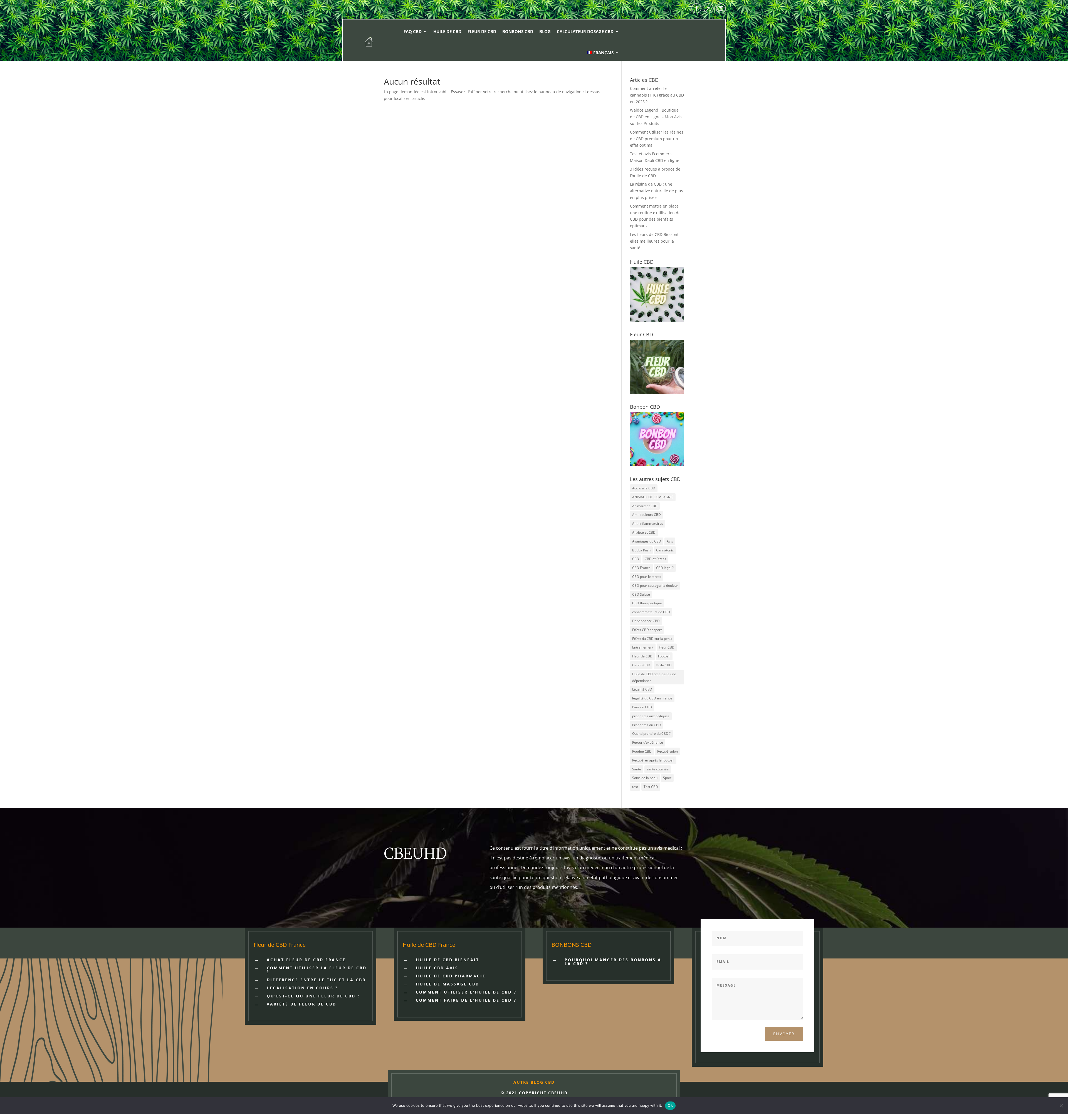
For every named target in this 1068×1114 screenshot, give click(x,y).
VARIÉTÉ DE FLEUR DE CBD (301, 1004)
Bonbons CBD (517, 31)
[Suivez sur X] (709, 8)
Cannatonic (665, 550)
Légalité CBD (642, 689)
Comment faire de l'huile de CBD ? (466, 1000)
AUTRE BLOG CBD (534, 1082)
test (635, 786)
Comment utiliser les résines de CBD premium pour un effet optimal (656, 138)
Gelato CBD (641, 665)
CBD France (641, 567)
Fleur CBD (666, 647)
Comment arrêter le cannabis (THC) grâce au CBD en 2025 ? (657, 95)
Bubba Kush (641, 550)
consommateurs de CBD (651, 612)
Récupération (667, 751)
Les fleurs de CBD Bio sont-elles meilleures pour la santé (655, 241)
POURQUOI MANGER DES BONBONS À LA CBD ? (613, 961)
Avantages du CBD (646, 541)
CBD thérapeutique (647, 603)
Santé (636, 769)
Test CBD (651, 786)
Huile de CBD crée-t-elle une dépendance (654, 677)
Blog (545, 31)
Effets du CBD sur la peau (652, 638)
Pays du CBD (642, 707)
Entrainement (642, 647)
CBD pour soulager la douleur (655, 585)
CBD (635, 558)
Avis (670, 541)
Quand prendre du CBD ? (651, 733)
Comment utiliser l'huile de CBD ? (466, 992)
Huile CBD (664, 665)
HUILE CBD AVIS (437, 967)
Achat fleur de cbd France (306, 959)
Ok (670, 1105)
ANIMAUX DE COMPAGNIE (652, 497)
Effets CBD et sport (647, 629)
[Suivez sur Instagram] (721, 8)
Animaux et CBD (644, 506)
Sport (667, 777)
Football (664, 656)
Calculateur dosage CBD (585, 31)
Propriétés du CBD (646, 725)
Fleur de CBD (482, 31)
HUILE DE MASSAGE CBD (447, 984)
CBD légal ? (665, 567)
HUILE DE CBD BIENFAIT (447, 959)
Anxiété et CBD (644, 532)
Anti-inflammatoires (647, 523)
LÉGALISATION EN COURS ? (302, 987)
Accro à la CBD (643, 488)
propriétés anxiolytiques (650, 716)
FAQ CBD (413, 31)
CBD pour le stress (646, 576)
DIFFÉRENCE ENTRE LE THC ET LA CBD (316, 979)
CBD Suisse (641, 594)
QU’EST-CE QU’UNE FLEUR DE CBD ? (313, 996)
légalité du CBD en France (652, 698)
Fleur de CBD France (280, 944)
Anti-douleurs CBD (646, 514)
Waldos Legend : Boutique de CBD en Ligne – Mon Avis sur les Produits (656, 116)
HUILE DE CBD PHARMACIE (451, 976)
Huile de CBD (447, 31)
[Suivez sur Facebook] (696, 8)
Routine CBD (642, 751)
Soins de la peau (644, 777)
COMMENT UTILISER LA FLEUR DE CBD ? (317, 969)
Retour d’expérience (647, 742)
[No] (1061, 1105)
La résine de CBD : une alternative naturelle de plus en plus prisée (656, 190)
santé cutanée (658, 769)
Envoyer (784, 1033)
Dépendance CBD (646, 620)
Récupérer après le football (653, 760)
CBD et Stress (655, 558)
